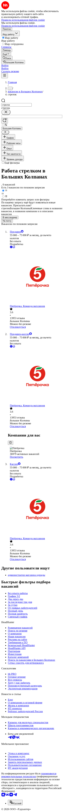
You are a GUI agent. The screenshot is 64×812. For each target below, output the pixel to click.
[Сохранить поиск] (4, 120)
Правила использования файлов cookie (23, 25)
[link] (6, 58)
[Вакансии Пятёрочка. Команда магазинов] (35, 277)
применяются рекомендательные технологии (28, 775)
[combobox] (16, 105)
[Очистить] (6, 112)
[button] (5, 65)
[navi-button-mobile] (4, 75)
